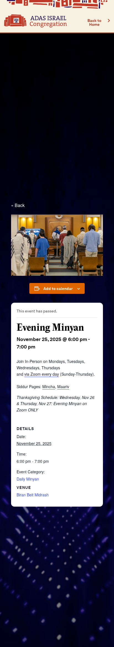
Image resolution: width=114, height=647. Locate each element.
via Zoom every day (41, 374)
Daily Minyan (28, 479)
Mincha (48, 386)
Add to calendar (58, 288)
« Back (18, 205)
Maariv (63, 386)
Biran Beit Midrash (33, 494)
